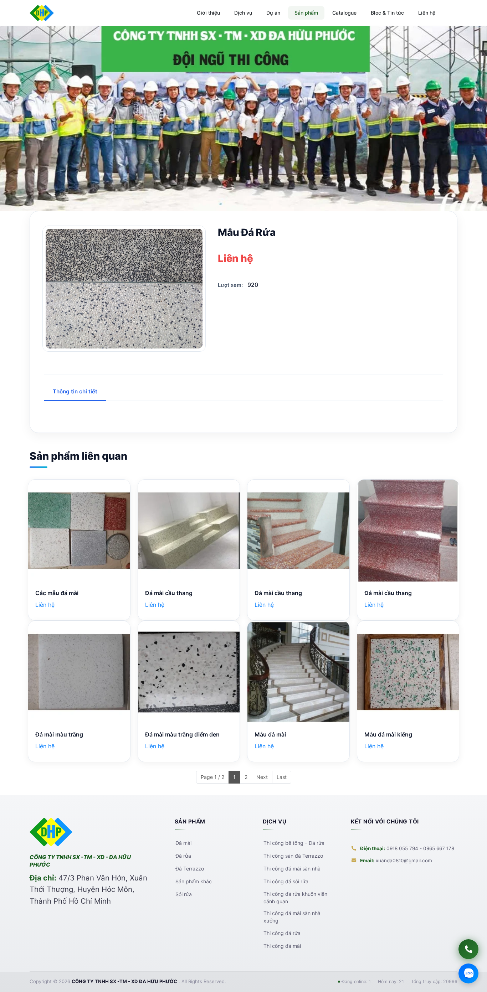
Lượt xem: (230, 285)
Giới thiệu (208, 13)
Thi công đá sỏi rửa (285, 881)
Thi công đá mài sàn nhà (292, 868)
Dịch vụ (243, 13)
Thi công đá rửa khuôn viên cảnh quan (295, 897)
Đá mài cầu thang (169, 592)
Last (282, 777)
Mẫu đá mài (270, 734)
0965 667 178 (438, 848)
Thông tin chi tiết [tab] (75, 391)
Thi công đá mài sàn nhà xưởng (292, 917)
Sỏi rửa (183, 894)
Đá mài (183, 843)
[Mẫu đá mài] (298, 672)
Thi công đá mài (282, 945)
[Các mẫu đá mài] (79, 531)
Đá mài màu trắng (59, 734)
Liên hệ (426, 13)
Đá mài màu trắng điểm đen (182, 734)
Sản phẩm (306, 13)
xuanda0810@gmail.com (404, 860)
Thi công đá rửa (282, 932)
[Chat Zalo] (468, 973)
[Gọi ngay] (468, 949)
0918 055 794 (402, 848)
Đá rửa (183, 855)
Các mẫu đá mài (56, 592)
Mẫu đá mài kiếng (388, 734)
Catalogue (344, 13)
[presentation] (15, 118)
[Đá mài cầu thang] (189, 531)
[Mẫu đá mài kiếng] (408, 672)
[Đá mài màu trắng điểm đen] (189, 672)
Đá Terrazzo (189, 868)
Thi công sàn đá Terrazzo (293, 855)
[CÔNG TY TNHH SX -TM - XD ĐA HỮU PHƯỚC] (42, 13)
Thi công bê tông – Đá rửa (293, 843)
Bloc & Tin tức (387, 13)
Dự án (273, 13)
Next (262, 777)
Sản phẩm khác (193, 881)
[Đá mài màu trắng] (79, 672)
